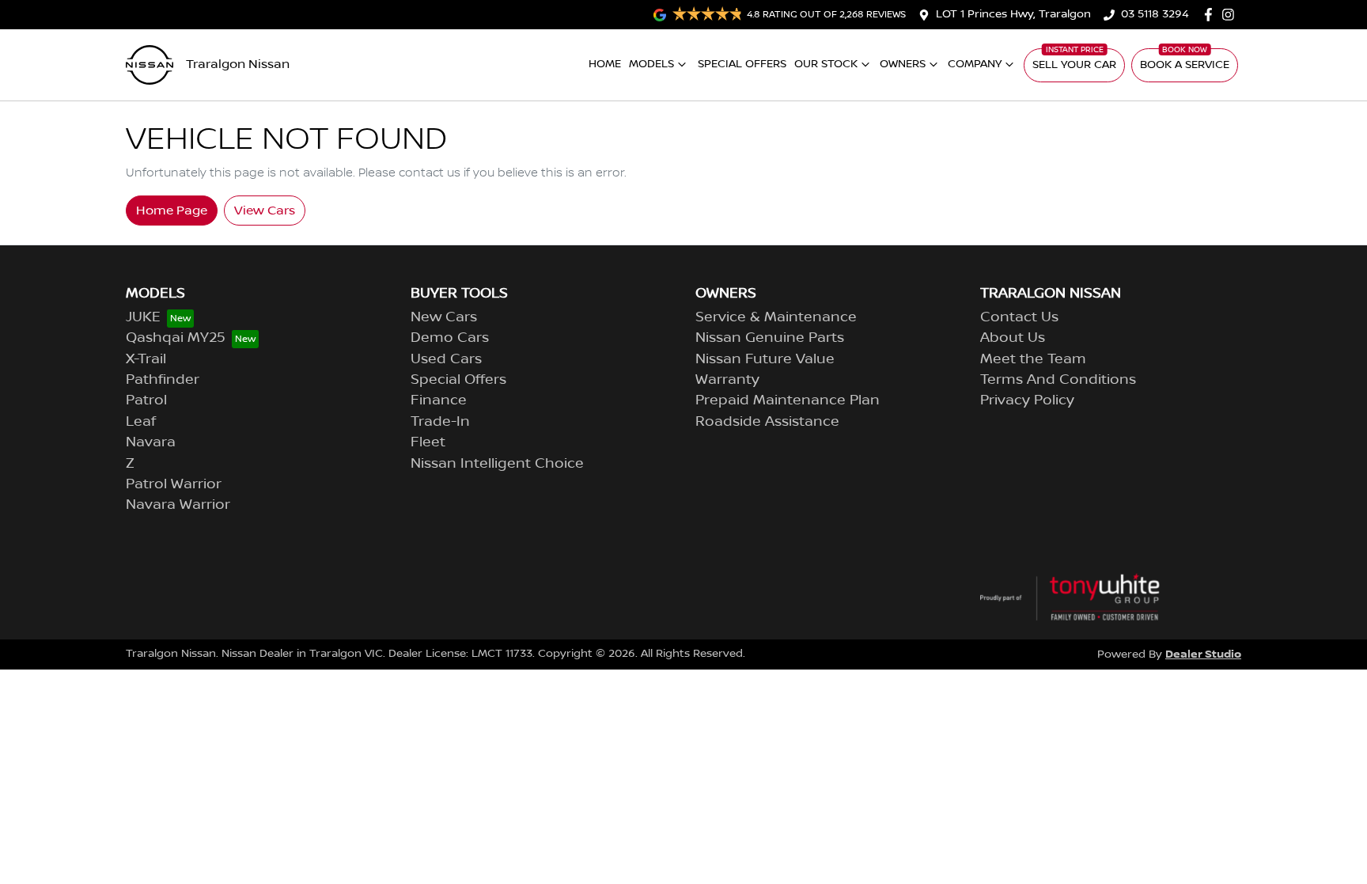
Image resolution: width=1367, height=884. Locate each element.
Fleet (428, 442)
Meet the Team (1033, 359)
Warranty (727, 380)
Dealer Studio (1203, 654)
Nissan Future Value (765, 359)
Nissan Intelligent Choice (497, 463)
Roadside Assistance (767, 422)
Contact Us (1019, 317)
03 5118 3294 (1155, 14)
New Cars (444, 317)
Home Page (171, 210)
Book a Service (1184, 65)
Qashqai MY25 (175, 338)
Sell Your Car (1074, 65)
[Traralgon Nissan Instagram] (1231, 14)
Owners (903, 64)
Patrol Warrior (174, 484)
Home (605, 64)
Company (975, 64)
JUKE (143, 317)
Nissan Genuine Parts (769, 338)
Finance (439, 400)
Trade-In (440, 422)
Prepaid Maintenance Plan (787, 400)
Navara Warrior (178, 505)
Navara (151, 442)
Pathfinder (162, 380)
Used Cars (446, 359)
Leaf (141, 422)
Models (651, 64)
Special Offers (742, 64)
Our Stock (826, 64)
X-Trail (146, 359)
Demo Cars (450, 338)
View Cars (264, 210)
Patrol (146, 400)
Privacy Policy (1027, 400)
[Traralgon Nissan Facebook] (1211, 14)
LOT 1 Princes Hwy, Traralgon (1013, 14)
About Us (1012, 338)
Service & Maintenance (776, 317)
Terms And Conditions (1058, 380)
